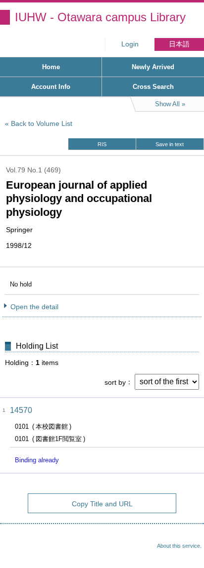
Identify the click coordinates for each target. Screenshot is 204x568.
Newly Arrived (153, 67)
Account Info (50, 86)
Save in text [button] (169, 144)
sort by (115, 382)
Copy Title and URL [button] (102, 504)
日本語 (179, 44)
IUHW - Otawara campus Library (100, 17)
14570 (21, 410)
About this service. (179, 546)
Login (130, 44)
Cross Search (153, 86)
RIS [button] (102, 144)
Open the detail (34, 307)
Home (51, 67)
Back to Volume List (41, 123)
